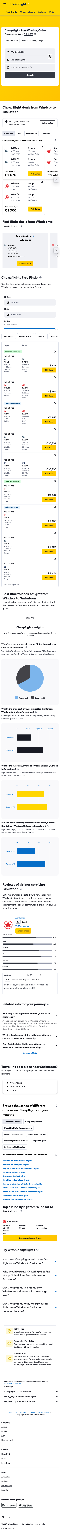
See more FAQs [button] (30, 1053)
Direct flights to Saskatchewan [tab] (18, 1128)
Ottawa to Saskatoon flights (15, 1195)
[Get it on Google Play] (8, 1505)
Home (10, 1412)
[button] (5, 4)
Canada (32, 1412)
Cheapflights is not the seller (17, 1391)
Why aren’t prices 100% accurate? (20, 1401)
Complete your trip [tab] (33, 1121)
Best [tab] (19, 133)
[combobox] (33, 302)
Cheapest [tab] (8, 133)
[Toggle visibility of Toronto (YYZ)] (21, 697)
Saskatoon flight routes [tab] (14, 1147)
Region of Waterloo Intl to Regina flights (21, 1168)
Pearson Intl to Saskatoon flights (17, 1161)
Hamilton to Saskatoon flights (16, 1180)
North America (21, 1412)
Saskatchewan (44, 1412)
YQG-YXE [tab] (30, 618)
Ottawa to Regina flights (14, 1176)
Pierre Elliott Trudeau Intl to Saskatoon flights (23, 1191)
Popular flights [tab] (39, 1141)
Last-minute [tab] (31, 133)
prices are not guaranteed (13, 1383)
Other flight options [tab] (37, 1134)
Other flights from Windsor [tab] (16, 1141)
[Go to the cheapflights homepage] (19, 4)
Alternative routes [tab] (12, 1121)
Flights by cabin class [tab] (13, 1134)
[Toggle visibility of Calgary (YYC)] (38, 697)
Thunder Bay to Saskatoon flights (18, 1199)
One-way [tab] (46, 133)
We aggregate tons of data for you (20, 1396)
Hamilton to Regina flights (14, 1172)
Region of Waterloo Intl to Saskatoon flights (22, 1184)
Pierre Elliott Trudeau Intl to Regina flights (21, 1188)
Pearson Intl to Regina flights (16, 1164)
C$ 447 (28, 34)
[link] (25, 263)
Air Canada (20, 918)
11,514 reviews (22, 926)
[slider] (56, 328)
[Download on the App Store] (25, 1505)
